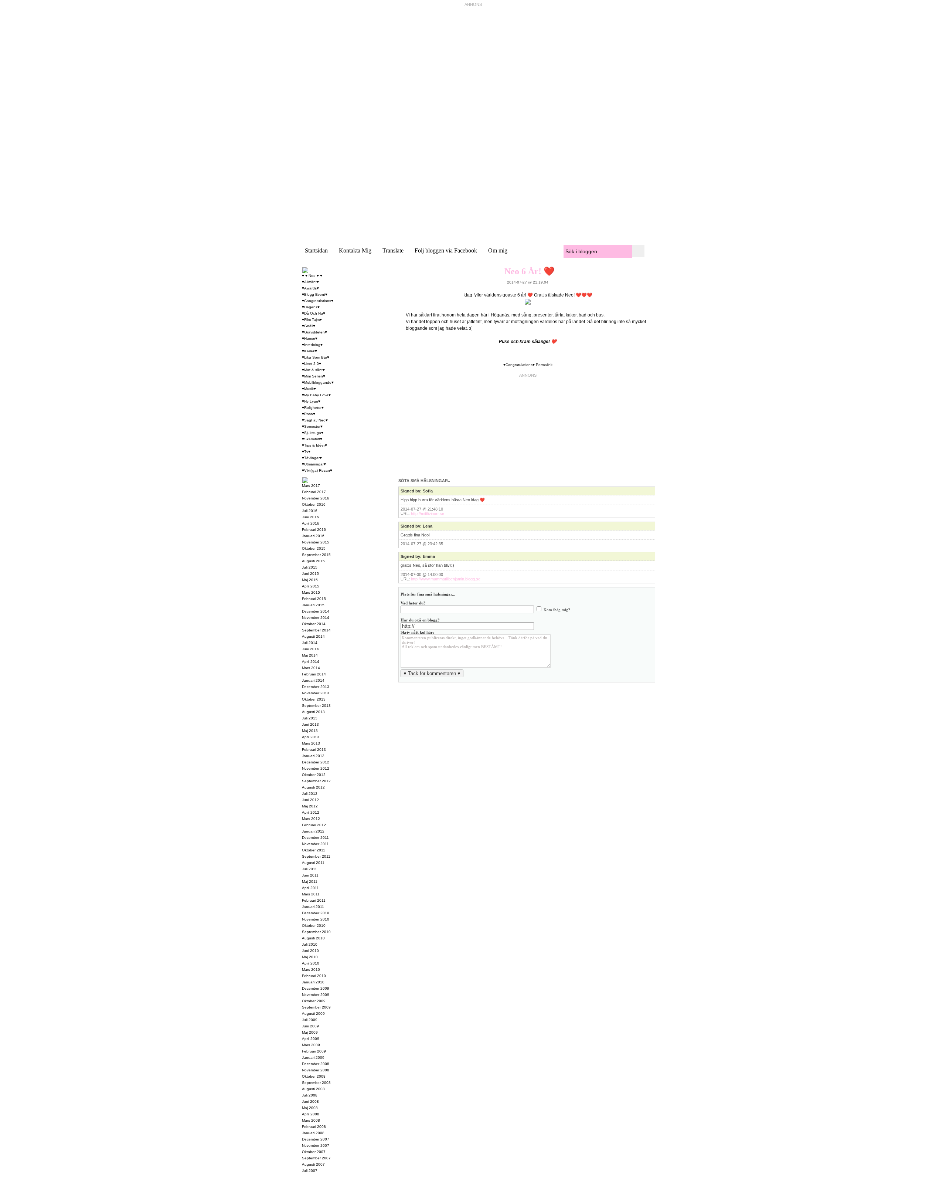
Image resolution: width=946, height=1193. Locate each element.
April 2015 (310, 586)
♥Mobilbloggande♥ (318, 382)
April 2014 (310, 662)
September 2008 (316, 1083)
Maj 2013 (310, 731)
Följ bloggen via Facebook (446, 250)
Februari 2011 (314, 900)
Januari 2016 (313, 536)
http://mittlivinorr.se (427, 513)
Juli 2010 (309, 944)
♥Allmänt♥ (310, 282)
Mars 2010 (311, 969)
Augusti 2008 (313, 1089)
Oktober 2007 (314, 1152)
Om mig (497, 250)
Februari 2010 (314, 976)
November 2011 (315, 844)
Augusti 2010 (313, 938)
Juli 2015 (309, 567)
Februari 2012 (314, 825)
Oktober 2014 (314, 624)
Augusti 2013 (313, 712)
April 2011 (310, 888)
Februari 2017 (314, 492)
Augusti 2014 (313, 636)
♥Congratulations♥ (519, 365)
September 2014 (316, 630)
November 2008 (315, 1070)
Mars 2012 (311, 819)
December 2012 (315, 762)
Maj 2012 (310, 806)
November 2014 (315, 618)
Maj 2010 (310, 957)
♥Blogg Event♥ (314, 294)
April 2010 (310, 963)
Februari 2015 (314, 599)
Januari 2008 (313, 1133)
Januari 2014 (313, 680)
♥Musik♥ (309, 389)
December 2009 (315, 988)
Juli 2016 (309, 511)
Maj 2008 (310, 1108)
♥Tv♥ (306, 452)
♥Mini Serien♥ (313, 376)
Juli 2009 (309, 1020)
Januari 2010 (313, 982)
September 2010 (316, 932)
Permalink (544, 365)
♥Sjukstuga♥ (312, 433)
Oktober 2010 (314, 925)
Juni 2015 (310, 574)
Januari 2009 (313, 1057)
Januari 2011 (313, 907)
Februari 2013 (314, 750)
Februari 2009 (314, 1051)
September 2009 (316, 1007)
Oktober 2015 (314, 548)
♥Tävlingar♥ (312, 458)
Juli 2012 (309, 794)
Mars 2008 (311, 1120)
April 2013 (310, 737)
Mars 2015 (311, 592)
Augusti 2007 (313, 1164)
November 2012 (315, 768)
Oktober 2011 (313, 850)
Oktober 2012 (314, 775)
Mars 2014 (311, 668)
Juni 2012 (310, 800)
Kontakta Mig (355, 250)
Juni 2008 (310, 1101)
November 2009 (315, 995)
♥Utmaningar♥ (314, 464)
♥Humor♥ (309, 338)
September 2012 (316, 781)
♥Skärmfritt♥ (312, 439)
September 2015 (316, 555)
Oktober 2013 (314, 699)
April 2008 (310, 1114)
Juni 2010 (310, 951)
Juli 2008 (309, 1095)
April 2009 (310, 1039)
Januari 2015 (313, 605)
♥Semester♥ (312, 426)
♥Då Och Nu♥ (313, 313)
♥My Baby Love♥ (316, 395)
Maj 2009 (310, 1032)
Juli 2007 (309, 1171)
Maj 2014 (310, 655)
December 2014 (315, 611)
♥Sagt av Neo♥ (315, 420)
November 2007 (315, 1145)
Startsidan (316, 250)
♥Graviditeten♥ (314, 332)
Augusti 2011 (313, 863)
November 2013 (315, 693)
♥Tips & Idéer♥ (314, 445)
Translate (393, 250)
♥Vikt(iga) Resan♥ (317, 470)
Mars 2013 (311, 743)
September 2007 (316, 1158)
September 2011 (316, 856)
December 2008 (315, 1064)
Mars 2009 (311, 1045)
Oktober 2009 (314, 1001)
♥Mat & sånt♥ (313, 370)
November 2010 (315, 919)
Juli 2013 (309, 718)
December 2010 (315, 913)
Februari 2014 (314, 674)
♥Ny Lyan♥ (311, 401)
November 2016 (315, 498)
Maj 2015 (310, 580)
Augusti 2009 (313, 1013)
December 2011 (315, 838)
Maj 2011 (309, 882)
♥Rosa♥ (308, 414)
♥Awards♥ (310, 288)
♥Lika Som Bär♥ (315, 357)
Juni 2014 (310, 649)
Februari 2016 (314, 530)
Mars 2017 (311, 486)
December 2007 (315, 1139)
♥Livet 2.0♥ (311, 364)
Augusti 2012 (313, 787)
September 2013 (316, 706)
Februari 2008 (314, 1127)
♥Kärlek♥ (309, 351)
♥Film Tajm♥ (312, 320)
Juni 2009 (310, 1026)
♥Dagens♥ (311, 307)
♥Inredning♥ (312, 345)
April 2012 (310, 812)
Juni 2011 (310, 875)
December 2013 (315, 687)
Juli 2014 (309, 643)
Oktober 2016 (314, 504)
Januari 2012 (313, 831)
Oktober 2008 (314, 1076)
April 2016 (310, 523)
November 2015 (315, 542)
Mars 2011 (311, 894)
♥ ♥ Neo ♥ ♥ (312, 276)
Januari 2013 (313, 756)
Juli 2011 (309, 869)
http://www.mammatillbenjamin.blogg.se (445, 579)
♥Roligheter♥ (313, 408)
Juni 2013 (310, 724)
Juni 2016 (310, 517)
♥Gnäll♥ (308, 326)
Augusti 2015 (313, 561)
